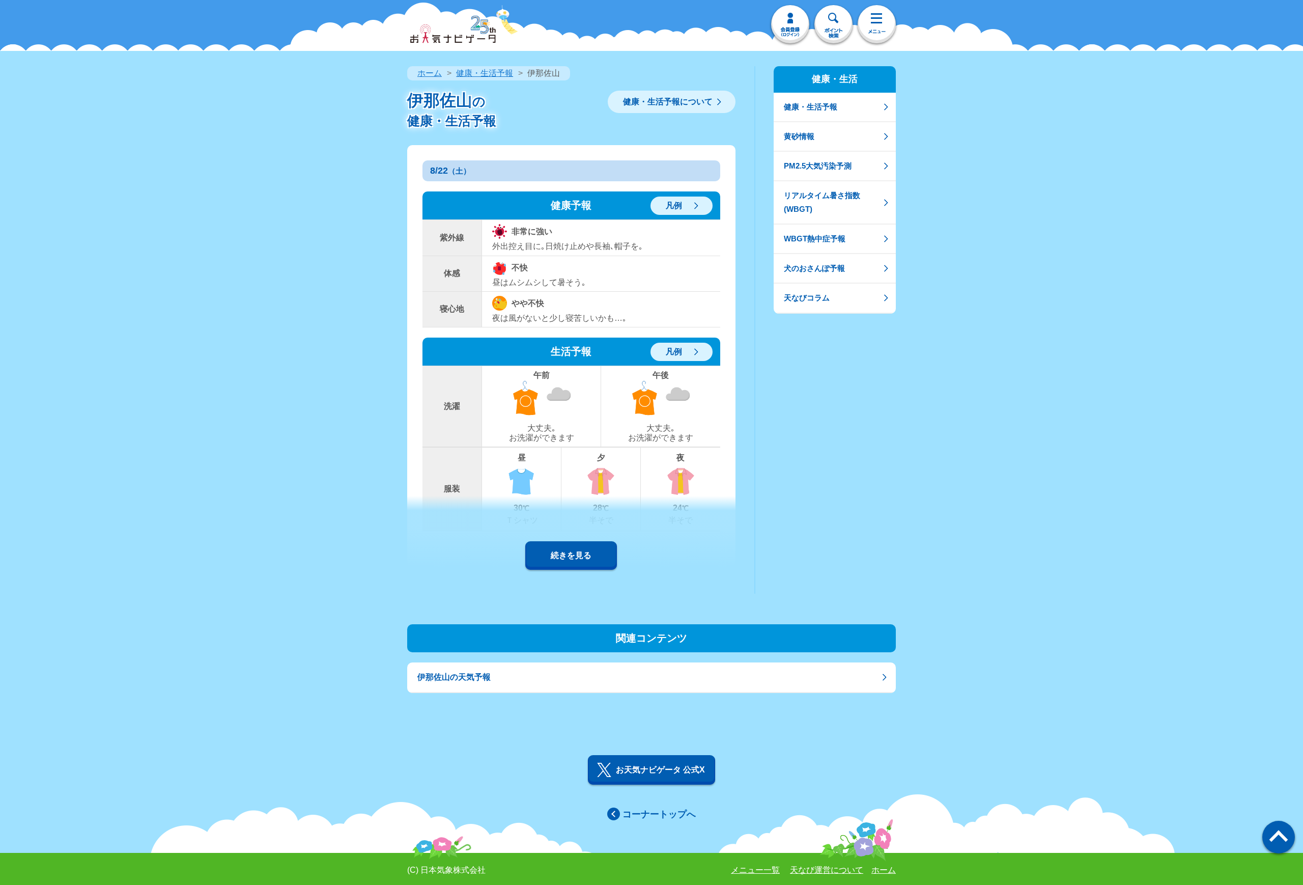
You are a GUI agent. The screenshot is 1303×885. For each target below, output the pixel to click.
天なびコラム (807, 297)
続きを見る (571, 555)
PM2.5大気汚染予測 (818, 165)
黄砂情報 (799, 136)
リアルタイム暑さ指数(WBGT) (822, 202)
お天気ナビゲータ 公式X (660, 769)
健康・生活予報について (668, 101)
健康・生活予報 (484, 73)
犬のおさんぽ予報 (814, 268)
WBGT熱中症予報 (814, 238)
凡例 (674, 205)
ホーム (429, 73)
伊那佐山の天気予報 (454, 677)
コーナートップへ (659, 814)
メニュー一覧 (755, 870)
